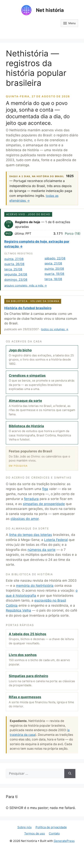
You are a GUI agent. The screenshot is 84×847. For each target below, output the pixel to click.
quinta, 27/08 (14, 259)
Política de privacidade (51, 827)
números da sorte (41, 550)
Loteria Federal (56, 540)
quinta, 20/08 (54, 269)
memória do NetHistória (35, 586)
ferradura (31, 499)
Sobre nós (24, 827)
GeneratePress (64, 841)
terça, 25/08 (13, 269)
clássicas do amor (25, 519)
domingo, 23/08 (15, 279)
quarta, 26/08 (14, 264)
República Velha (18, 610)
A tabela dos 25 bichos (27, 634)
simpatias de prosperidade (44, 504)
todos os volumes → (54, 329)
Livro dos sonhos (23, 655)
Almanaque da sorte (25, 401)
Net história (50, 10)
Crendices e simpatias (27, 375)
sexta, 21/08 (53, 263)
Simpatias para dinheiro (28, 676)
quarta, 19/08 (54, 274)
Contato (54, 833)
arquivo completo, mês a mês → (25, 285)
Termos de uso (34, 833)
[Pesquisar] (69, 773)
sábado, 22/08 (55, 258)
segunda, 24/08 (15, 274)
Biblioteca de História (26, 426)
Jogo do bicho (20, 350)
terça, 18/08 (53, 279)
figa (45, 489)
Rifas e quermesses (25, 697)
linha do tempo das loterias (30, 535)
